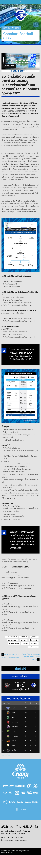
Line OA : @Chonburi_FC (7, 852)
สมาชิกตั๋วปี (34, 643)
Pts (36, 703)
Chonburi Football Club (18, 35)
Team (9, 703)
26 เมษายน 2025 (20, 682)
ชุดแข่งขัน (23, 640)
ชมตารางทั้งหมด (6, 755)
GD (31, 703)
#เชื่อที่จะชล (24, 636)
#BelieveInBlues (12, 636)
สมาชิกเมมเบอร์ (33, 647)
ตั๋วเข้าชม (25, 643)
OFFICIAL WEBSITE (11, 28)
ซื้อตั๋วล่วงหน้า (33, 640)
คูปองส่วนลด (34, 636)
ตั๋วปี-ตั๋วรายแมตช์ (14, 643)
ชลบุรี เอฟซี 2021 (12, 640)
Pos (3, 703)
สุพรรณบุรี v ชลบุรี (20, 689)
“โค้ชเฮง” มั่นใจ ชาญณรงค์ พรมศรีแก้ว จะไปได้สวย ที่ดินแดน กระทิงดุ (31, 657)
